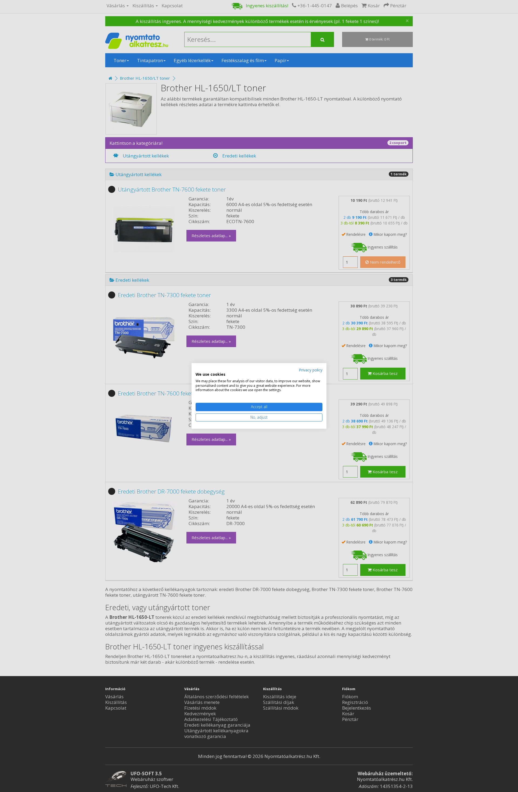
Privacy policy (310, 369)
